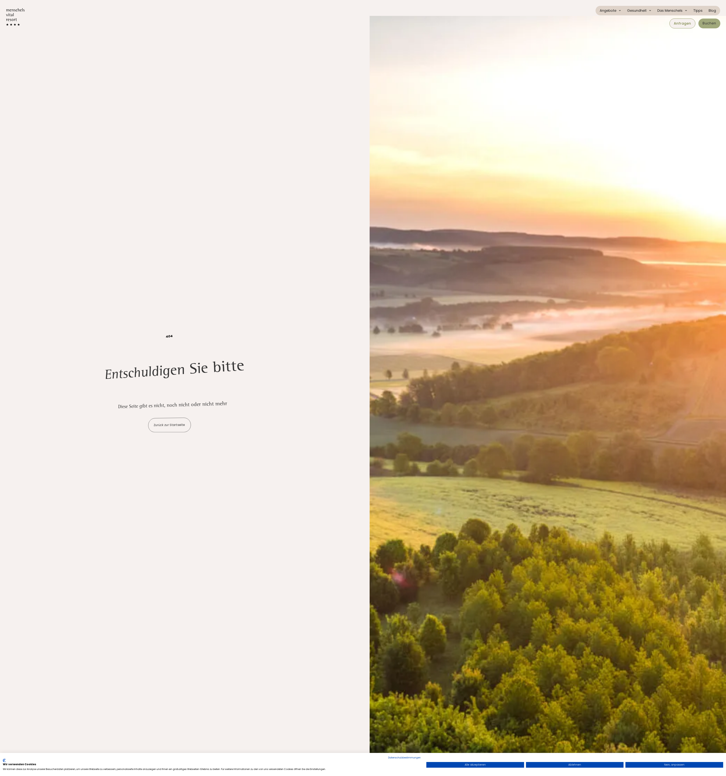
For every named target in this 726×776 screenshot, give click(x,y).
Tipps (698, 10)
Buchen (709, 23)
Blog (712, 10)
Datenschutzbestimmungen (404, 757)
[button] (610, 10)
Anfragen (682, 23)
